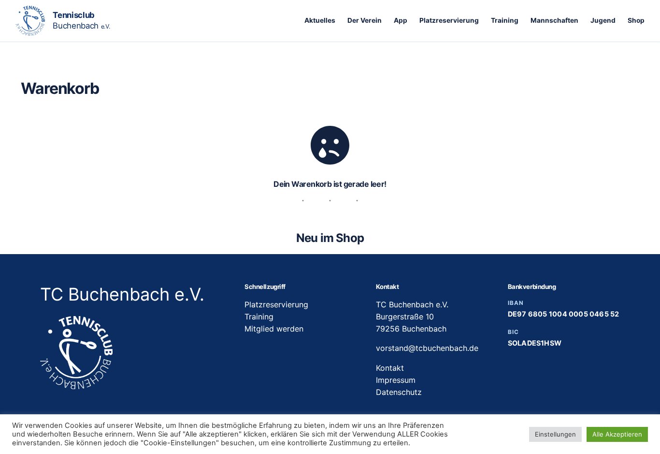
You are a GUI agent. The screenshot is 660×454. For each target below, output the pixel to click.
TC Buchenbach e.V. (122, 294)
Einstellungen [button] (555, 434)
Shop (636, 20)
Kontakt (390, 368)
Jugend (603, 20)
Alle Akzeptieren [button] (617, 434)
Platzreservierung (449, 20)
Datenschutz (399, 392)
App (400, 20)
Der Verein (364, 20)
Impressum (396, 380)
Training (504, 20)
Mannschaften (554, 20)
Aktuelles (319, 20)
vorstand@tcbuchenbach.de (427, 348)
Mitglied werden (273, 328)
